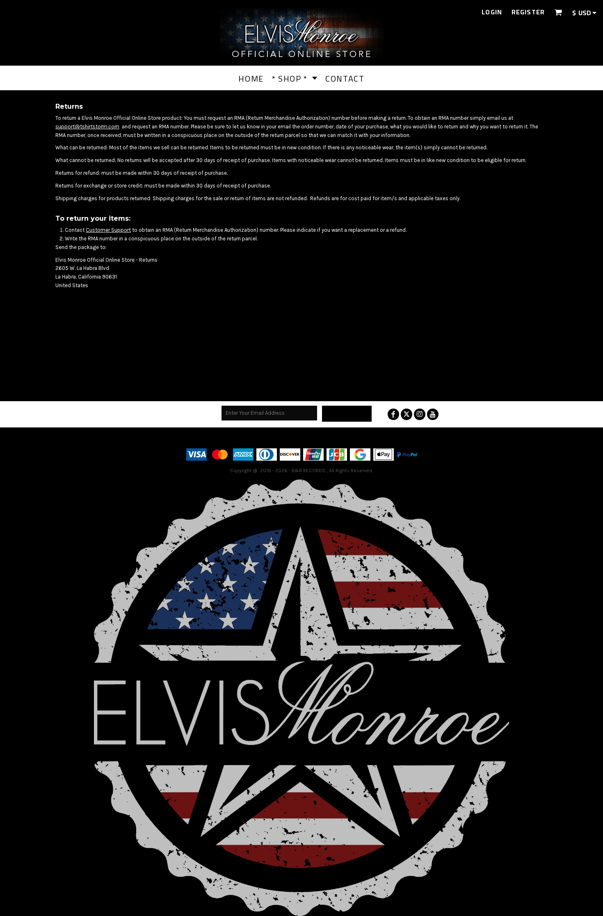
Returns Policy (313, 437)
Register (528, 12)
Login (492, 12)
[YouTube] (433, 414)
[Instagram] (419, 414)
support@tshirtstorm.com (87, 126)
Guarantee (349, 437)
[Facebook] (393, 414)
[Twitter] (406, 414)
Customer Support (108, 230)
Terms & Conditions (266, 437)
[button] (558, 12)
